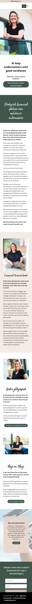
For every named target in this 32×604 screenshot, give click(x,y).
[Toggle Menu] (24, 6)
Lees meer (16, 543)
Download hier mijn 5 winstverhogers (16, 84)
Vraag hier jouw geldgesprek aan (16, 425)
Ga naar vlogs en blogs (16, 501)
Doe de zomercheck (16, 523)
